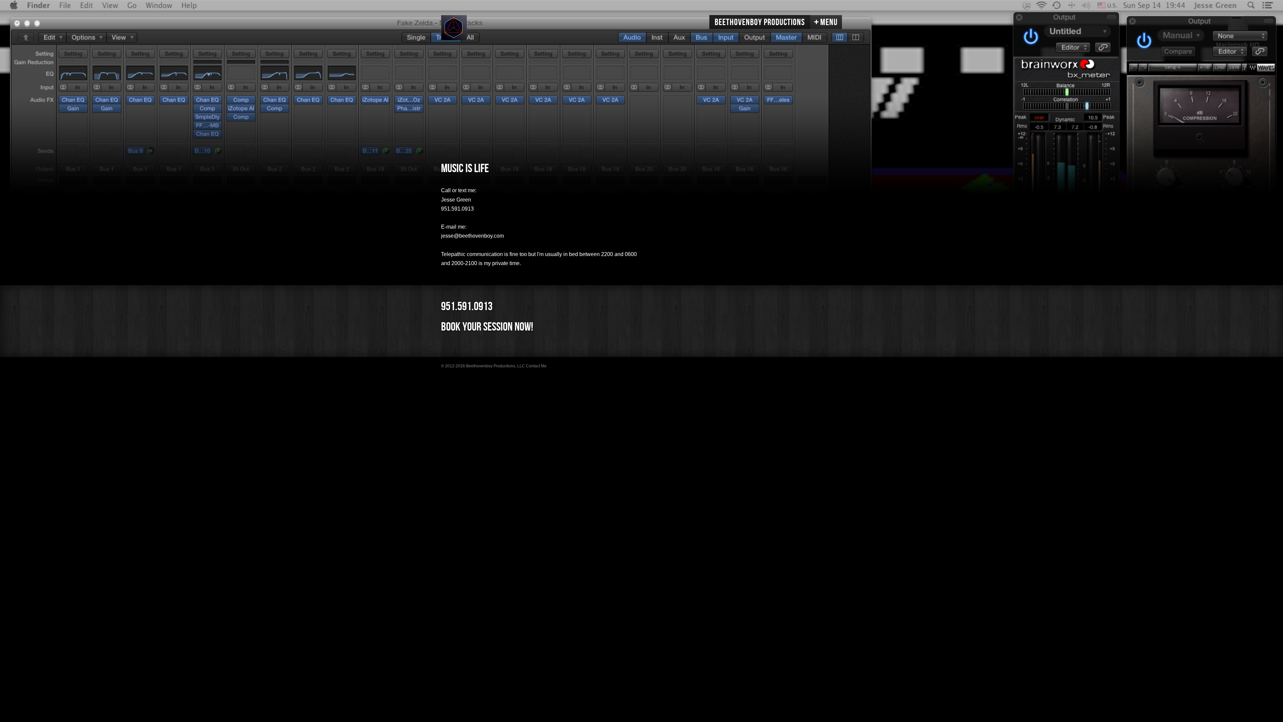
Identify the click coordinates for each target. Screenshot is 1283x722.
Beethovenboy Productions (760, 22)
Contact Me (536, 366)
